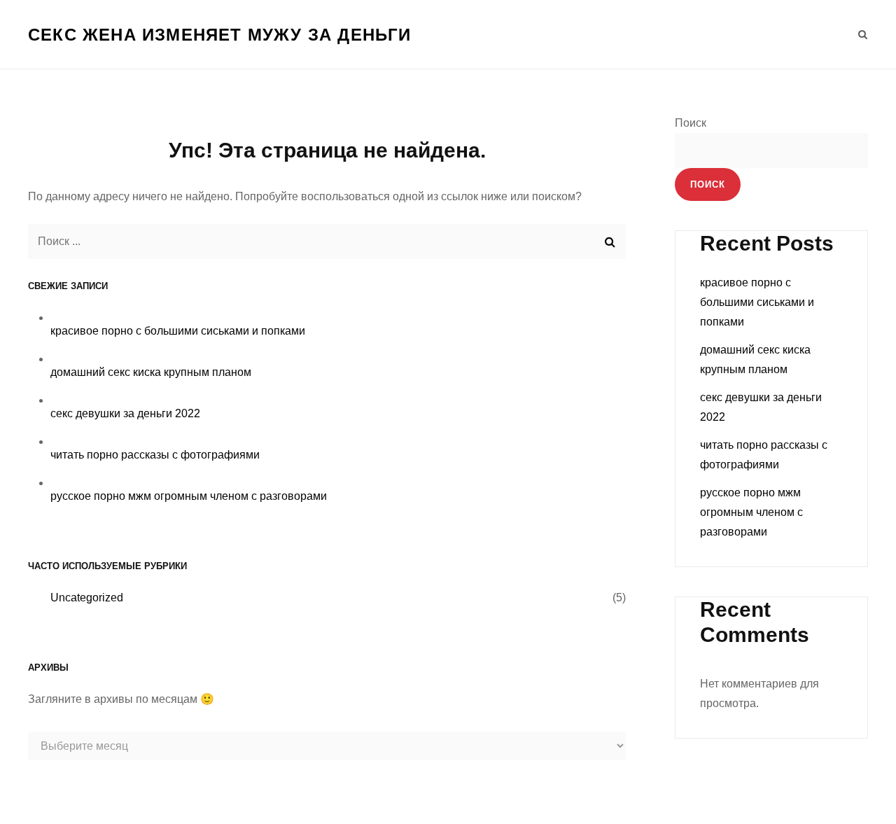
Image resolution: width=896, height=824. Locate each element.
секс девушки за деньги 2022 (125, 413)
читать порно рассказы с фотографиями (155, 455)
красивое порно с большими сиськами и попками (177, 331)
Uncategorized (86, 597)
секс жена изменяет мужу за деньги (220, 34)
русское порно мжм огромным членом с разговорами (188, 496)
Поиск (690, 123)
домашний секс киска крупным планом (150, 372)
